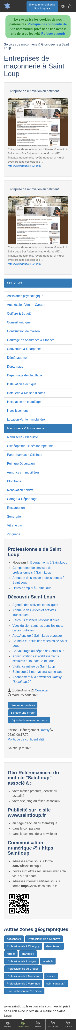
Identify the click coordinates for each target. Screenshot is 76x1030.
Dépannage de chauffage (24, 375)
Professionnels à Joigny (21, 961)
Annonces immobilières (23, 472)
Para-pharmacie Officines (24, 454)
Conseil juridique (19, 322)
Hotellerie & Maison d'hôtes (26, 393)
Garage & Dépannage (22, 499)
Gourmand (53, 1027)
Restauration (16, 507)
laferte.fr (48, 961)
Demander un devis (23, 705)
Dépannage (15, 366)
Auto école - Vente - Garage (26, 304)
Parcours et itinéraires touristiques (35, 620)
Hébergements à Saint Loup (47, 562)
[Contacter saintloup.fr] (70, 6)
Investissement (17, 410)
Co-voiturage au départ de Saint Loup (38, 651)
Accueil (7, 1027)
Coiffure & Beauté (19, 313)
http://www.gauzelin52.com (24, 165)
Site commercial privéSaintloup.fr (42, 6)
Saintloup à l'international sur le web (37, 671)
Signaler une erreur (23, 712)
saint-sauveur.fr (55, 983)
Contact (68, 1027)
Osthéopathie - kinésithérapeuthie (30, 446)
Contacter (41, 690)
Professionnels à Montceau (23, 976)
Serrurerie (14, 516)
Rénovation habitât (20, 490)
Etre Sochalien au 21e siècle (24, 991)
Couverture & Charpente (24, 349)
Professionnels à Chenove (44, 938)
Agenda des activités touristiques (35, 605)
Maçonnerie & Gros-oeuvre (25, 428)
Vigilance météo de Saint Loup (33, 666)
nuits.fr (51, 976)
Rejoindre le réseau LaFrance (29, 720)
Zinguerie (13, 534)
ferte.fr (11, 953)
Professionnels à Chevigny (23, 946)
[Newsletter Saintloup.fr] (62, 6)
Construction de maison (23, 331)
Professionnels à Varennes (23, 983)
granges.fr (28, 953)
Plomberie (14, 481)
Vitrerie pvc (15, 525)
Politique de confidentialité (47, 24)
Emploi (38, 1027)
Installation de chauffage (24, 401)
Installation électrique (21, 384)
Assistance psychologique (25, 296)
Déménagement (18, 357)
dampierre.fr (53, 946)
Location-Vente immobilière (26, 419)
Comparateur (23, 1027)
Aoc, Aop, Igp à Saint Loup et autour (37, 635)
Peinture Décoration (21, 463)
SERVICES (15, 283)
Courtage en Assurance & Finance (31, 340)
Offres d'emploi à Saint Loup (31, 588)
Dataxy (44, 730)
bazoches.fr (14, 938)
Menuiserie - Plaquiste (22, 437)
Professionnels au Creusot (23, 968)
